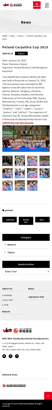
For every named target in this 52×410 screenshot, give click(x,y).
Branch (6, 311)
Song (6, 304)
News (12, 36)
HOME (5, 36)
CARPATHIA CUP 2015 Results (18, 122)
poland (9, 210)
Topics (21, 36)
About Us (7, 288)
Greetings (8, 295)
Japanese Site (36, 296)
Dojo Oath (8, 300)
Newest (12, 244)
